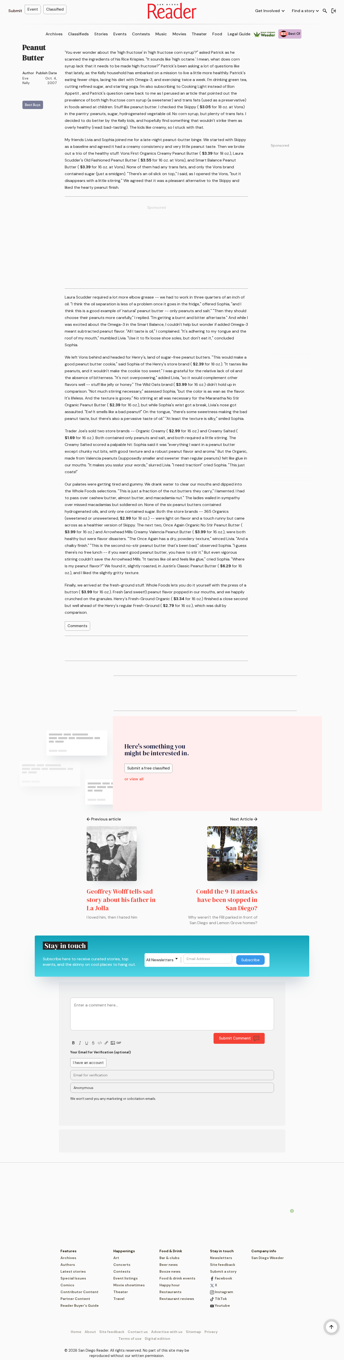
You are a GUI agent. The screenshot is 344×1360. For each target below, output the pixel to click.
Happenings (124, 1251)
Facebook (223, 1278)
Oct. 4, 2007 (51, 80)
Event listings (125, 1278)
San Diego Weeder (267, 1258)
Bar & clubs (169, 1258)
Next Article (241, 819)
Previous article (106, 819)
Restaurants (170, 1292)
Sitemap (193, 1331)
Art (116, 1258)
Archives (54, 34)
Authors (67, 1264)
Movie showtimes (129, 1285)
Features (68, 1251)
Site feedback (222, 1264)
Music (161, 34)
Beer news (168, 1264)
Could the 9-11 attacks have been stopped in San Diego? (226, 899)
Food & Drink (170, 1251)
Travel (118, 1298)
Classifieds (78, 34)
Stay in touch (222, 1251)
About (90, 1331)
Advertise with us (167, 1331)
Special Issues (73, 1278)
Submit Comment (235, 1038)
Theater (199, 34)
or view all (134, 779)
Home (76, 1331)
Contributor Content (79, 1292)
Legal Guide (239, 34)
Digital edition (157, 1338)
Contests (141, 34)
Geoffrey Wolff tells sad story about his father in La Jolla (121, 899)
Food (217, 34)
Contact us (138, 1331)
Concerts (121, 1264)
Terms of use (130, 1338)
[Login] (333, 11)
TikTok (220, 1298)
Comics (67, 1285)
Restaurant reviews (176, 1298)
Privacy (211, 1331)
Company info (263, 1251)
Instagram (223, 1292)
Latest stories (73, 1271)
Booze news (170, 1271)
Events (119, 34)
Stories (101, 34)
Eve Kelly (26, 80)
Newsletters (221, 1258)
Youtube (222, 1305)
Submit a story (223, 1271)
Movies (179, 34)
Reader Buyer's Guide (79, 1305)
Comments (77, 625)
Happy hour (169, 1285)
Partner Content (75, 1298)
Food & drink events (177, 1278)
